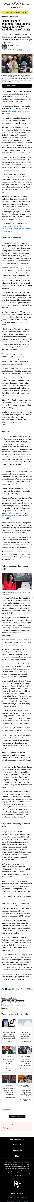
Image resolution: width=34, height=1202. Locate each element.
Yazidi (25, 1005)
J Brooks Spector (15, 45)
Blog (17, 1156)
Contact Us (17, 1150)
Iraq (9, 1001)
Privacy (13, 1193)
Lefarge (4, 1008)
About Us (17, 1144)
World (14, 998)
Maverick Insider (17, 1139)
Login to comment (17, 1116)
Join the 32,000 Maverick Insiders (15, 1166)
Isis (13, 1001)
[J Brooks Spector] (4, 46)
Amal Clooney (17, 1005)
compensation (20, 1001)
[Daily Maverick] (17, 3)
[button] (19, 49)
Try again (6, 1128)
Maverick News (6, 998)
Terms (21, 1193)
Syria (3, 1001)
